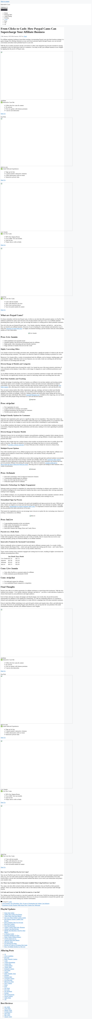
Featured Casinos (9, 969)
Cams (6, 19)
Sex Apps (7, 988)
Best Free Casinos (9, 924)
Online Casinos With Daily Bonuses (14, 927)
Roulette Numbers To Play (11, 935)
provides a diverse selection (16, 445)
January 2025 (8, 1016)
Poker (6, 985)
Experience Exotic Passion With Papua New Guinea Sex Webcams (21, 905)
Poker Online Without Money (12, 937)
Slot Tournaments (9, 994)
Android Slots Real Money (12, 940)
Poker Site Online (9, 913)
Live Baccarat (8, 980)
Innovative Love (5, 4)
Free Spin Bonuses (9, 926)
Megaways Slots (9, 981)
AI (5, 24)
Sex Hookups (8, 991)
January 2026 (8, 1010)
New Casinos (8, 983)
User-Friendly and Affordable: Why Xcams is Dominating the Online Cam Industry (26, 903)
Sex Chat (7, 990)
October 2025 (8, 1012)
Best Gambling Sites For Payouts (13, 922)
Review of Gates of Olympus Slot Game (15, 945)
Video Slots (7, 998)
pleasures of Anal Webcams (14, 328)
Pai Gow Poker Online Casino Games (15, 917)
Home (6, 13)
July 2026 (7, 1007)
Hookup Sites (8, 14)
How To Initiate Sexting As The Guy (14, 946)
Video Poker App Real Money (13, 916)
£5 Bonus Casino (9, 934)
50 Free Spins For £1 (10, 938)
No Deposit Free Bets (10, 943)
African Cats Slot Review (11, 929)
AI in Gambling (8, 956)
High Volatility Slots (10, 973)
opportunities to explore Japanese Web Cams (22, 506)
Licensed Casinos (9, 978)
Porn (5, 21)
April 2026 (7, 1008)
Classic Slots (8, 967)
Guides (6, 972)
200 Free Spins (8, 942)
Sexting (6, 18)
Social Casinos (8, 996)
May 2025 (7, 1015)
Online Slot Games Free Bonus (13, 914)
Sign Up (3, 113)
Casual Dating (8, 965)
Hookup (6, 975)
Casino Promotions (9, 962)
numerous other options (54, 459)
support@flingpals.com (32, 395)
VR (5, 22)
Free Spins (7, 970)
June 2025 (7, 1013)
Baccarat (6, 957)
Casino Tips (7, 964)
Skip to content (5, 1)
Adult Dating (8, 16)
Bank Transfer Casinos (10, 959)
